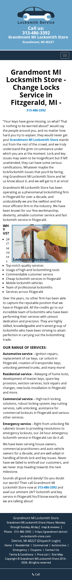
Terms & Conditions (21, 554)
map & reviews (50, 527)
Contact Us (52, 549)
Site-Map (57, 554)
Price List (43, 554)
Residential (22, 545)
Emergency (20, 549)
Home (8, 545)
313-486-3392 (36, 33)
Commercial (40, 545)
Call (37, 574)
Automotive (59, 545)
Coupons (36, 549)
